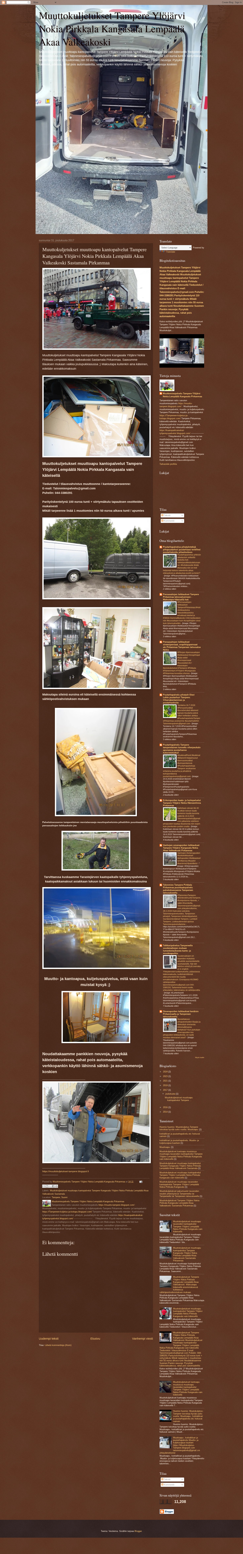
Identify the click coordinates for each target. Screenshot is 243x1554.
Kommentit (168, 521)
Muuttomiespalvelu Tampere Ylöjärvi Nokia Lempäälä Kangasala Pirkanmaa (182, 395)
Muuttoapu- (165, 1147)
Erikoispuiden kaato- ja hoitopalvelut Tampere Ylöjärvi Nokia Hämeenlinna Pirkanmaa (182, 803)
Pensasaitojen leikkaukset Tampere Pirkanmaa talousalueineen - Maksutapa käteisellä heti (181, 597)
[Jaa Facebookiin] (53, 1186)
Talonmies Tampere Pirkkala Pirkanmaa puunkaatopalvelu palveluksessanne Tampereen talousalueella (178, 889)
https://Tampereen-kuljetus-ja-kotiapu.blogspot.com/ (67, 1211)
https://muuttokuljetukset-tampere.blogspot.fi (65, 1171)
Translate (170, 252)
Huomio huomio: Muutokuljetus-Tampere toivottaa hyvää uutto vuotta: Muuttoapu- (179, 1128)
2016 (165, 1107)
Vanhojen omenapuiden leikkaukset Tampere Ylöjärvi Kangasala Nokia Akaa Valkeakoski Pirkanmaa (181, 848)
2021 (165, 1080)
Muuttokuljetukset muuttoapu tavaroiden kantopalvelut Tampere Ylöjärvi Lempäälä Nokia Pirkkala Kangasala (179, 1184)
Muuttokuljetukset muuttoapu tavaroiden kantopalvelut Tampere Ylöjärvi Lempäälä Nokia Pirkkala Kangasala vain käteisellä (187, 1226)
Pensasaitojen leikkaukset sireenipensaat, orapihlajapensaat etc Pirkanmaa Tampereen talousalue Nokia (182, 646)
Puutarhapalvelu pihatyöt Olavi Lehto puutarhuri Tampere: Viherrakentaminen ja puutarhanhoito (179, 699)
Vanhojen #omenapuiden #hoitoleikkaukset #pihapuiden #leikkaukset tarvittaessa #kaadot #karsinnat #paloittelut (189, 858)
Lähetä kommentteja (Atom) (58, 1345)
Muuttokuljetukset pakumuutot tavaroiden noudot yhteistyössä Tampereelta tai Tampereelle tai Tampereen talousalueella (179, 1193)
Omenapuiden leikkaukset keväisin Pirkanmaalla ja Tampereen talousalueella (181, 1014)
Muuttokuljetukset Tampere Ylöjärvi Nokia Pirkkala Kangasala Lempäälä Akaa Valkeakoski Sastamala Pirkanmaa (179, 1203)
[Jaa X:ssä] (50, 1186)
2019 (165, 1085)
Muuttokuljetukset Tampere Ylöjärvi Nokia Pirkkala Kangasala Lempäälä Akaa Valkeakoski (112, 28)
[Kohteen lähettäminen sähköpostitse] (43, 1186)
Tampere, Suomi (59, 1197)
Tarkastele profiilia (168, 464)
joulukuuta (170, 1094)
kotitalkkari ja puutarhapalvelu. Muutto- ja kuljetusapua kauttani (179, 1141)
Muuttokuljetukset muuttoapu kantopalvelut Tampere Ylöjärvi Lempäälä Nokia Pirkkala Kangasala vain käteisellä (180, 1175)
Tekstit (166, 515)
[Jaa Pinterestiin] (56, 1186)
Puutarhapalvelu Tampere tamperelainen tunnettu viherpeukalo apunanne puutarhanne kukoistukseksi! (182, 749)
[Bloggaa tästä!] (47, 1186)
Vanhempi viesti (142, 1338)
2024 (165, 1071)
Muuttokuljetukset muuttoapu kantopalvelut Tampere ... (179, 1098)
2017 (165, 1090)
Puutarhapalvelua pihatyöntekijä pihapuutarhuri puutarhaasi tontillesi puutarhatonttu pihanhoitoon (182, 549)
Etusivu (95, 1338)
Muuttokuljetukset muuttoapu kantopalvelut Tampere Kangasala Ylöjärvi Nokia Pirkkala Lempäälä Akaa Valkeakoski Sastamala (180, 1166)
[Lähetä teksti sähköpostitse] (140, 1181)
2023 (165, 1076)
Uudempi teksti (49, 1338)
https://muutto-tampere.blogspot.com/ (117, 1205)
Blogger (138, 1531)
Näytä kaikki (199, 1057)
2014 (165, 1112)
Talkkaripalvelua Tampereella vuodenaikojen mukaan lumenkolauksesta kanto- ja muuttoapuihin (178, 949)
